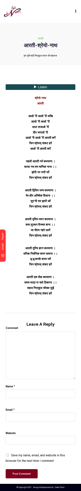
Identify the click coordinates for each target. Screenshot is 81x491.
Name (9, 386)
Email (9, 409)
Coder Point (59, 487)
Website (11, 433)
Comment (12, 327)
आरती (40, 38)
